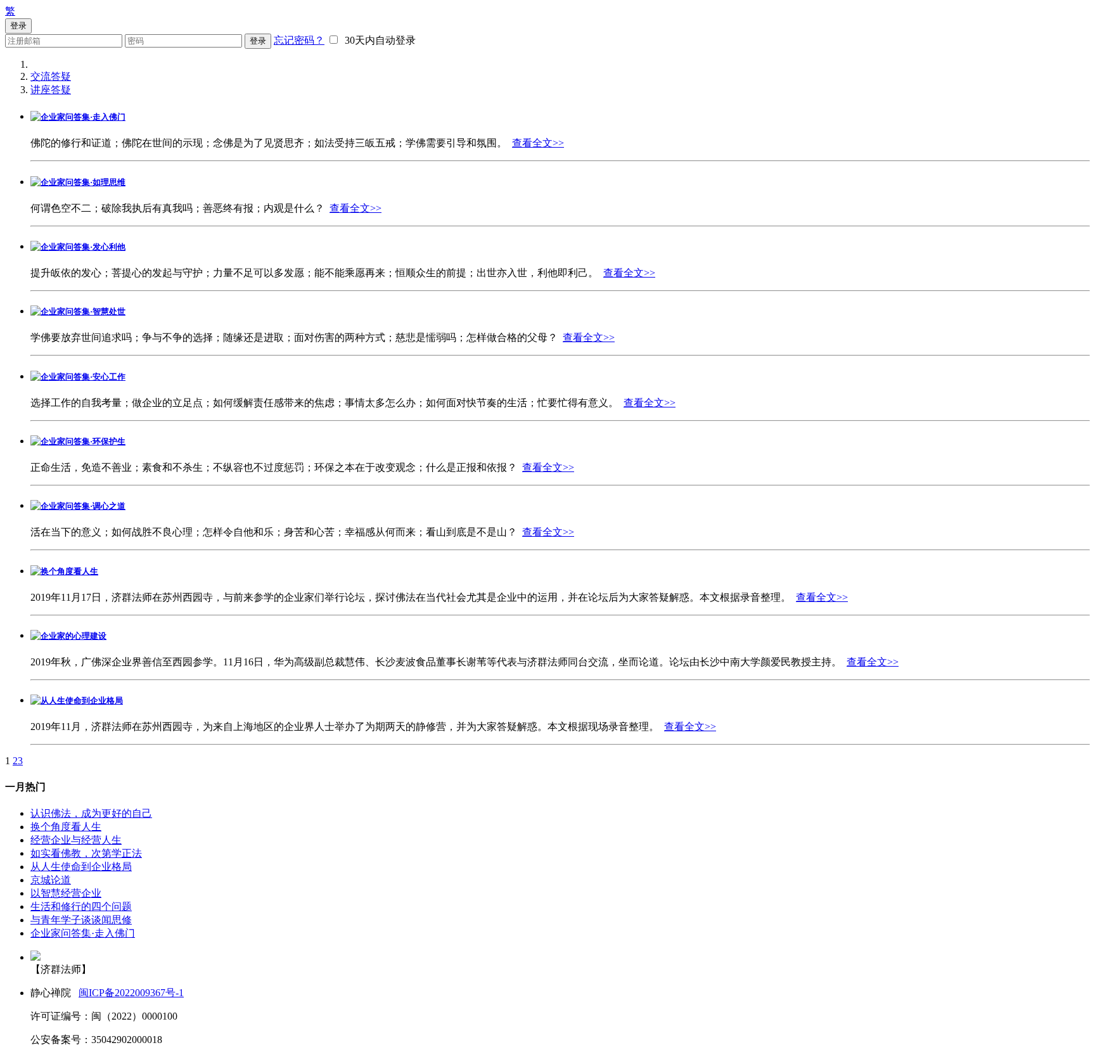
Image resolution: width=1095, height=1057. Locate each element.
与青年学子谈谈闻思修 (81, 919)
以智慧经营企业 (65, 893)
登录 (258, 41)
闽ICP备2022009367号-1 (131, 992)
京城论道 (50, 879)
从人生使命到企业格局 (81, 866)
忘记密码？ (299, 40)
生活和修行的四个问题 (81, 906)
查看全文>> (538, 143)
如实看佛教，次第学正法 (86, 853)
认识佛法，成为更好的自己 (91, 813)
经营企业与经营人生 (76, 840)
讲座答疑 (50, 89)
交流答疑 (50, 76)
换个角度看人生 (65, 826)
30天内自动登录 (378, 40)
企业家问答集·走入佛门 (82, 933)
